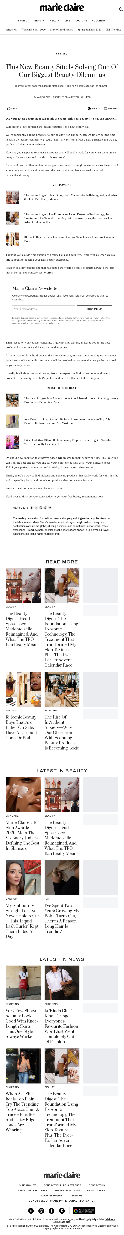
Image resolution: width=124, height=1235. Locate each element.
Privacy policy (97, 1190)
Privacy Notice (99, 318)
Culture (81, 21)
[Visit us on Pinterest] (62, 1211)
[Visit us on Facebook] (51, 1211)
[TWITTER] (36, 508)
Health (55, 21)
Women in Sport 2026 (33, 29)
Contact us (97, 1185)
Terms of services (48, 318)
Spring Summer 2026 (89, 29)
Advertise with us (67, 1190)
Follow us (96, 108)
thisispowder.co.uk (33, 496)
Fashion (23, 21)
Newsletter (112, 108)
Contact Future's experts (63, 1185)
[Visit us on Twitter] (31, 1211)
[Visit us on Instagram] (41, 1211)
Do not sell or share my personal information (62, 1201)
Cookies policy (52, 1196)
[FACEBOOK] (32, 508)
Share (14, 108)
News (88, 97)
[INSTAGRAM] (41, 508)
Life (67, 21)
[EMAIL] (50, 508)
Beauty (39, 21)
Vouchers (99, 21)
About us (76, 1196)
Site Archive (27, 1185)
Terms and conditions (31, 1190)
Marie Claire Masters (61, 29)
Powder (10, 267)
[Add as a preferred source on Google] (92, 1210)
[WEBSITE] (45, 508)
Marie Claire (43, 97)
